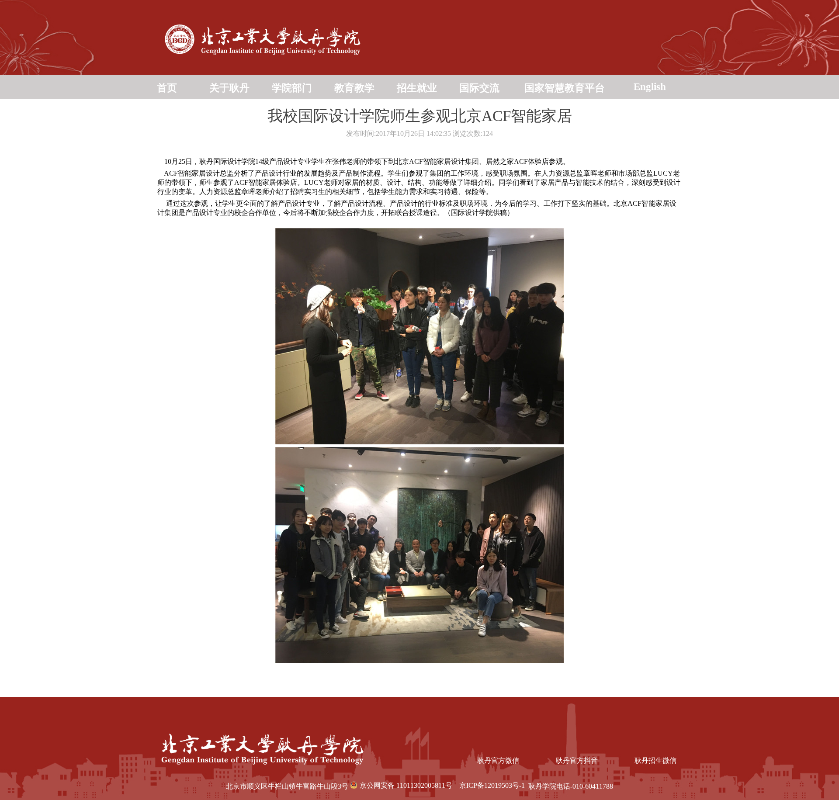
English (650, 86)
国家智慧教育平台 (564, 88)
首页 (167, 88)
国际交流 (479, 88)
